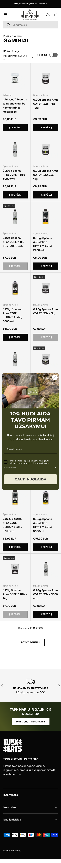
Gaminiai (18, 36)
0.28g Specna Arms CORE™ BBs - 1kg (15, 594)
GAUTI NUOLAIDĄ (30, 479)
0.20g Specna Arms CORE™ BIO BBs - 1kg (45, 175)
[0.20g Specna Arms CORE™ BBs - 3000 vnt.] (15, 149)
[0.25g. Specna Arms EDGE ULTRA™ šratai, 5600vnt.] (45, 497)
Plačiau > (42, 4)
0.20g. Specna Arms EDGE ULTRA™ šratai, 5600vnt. (12, 315)
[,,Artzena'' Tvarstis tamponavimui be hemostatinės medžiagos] (15, 78)
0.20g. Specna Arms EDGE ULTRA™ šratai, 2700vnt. (43, 244)
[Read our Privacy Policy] (55, 468)
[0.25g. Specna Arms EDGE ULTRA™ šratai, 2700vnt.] (15, 497)
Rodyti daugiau (30, 642)
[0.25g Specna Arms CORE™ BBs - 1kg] (45, 287)
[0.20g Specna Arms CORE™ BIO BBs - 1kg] (45, 149)
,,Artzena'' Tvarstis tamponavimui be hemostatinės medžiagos (15, 105)
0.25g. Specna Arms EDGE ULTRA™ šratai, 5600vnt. (43, 525)
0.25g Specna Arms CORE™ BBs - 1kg (45, 311)
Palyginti (42, 54)
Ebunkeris (15, 850)
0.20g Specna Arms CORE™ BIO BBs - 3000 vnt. (13, 242)
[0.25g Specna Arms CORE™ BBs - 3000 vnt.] (15, 358)
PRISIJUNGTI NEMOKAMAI (30, 721)
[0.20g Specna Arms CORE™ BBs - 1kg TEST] (45, 78)
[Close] (55, 377)
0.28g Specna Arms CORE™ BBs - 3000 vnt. (45, 594)
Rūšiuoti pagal (11, 51)
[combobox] (30, 24)
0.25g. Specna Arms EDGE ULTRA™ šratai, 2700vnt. (12, 525)
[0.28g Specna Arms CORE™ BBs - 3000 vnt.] (45, 568)
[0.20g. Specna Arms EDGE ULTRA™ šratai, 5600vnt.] (15, 287)
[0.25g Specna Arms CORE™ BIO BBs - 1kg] (45, 359)
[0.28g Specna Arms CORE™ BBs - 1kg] (15, 568)
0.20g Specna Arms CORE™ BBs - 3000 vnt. (15, 175)
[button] (55, 14)
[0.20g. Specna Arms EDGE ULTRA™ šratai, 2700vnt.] (45, 216)
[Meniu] (5, 14)
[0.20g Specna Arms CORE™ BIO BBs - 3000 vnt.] (15, 216)
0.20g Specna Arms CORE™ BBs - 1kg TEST (45, 104)
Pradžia (7, 36)
